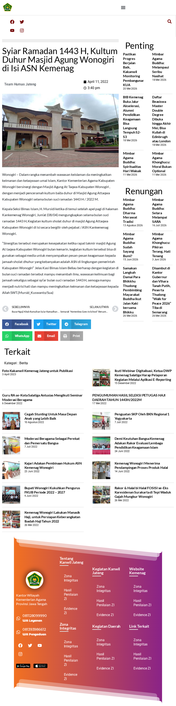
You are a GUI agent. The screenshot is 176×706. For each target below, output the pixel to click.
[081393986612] (18, 632)
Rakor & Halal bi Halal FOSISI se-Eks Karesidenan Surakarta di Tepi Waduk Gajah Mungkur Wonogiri (143, 492)
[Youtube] (12, 30)
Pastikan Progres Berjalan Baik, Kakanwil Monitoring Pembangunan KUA (133, 69)
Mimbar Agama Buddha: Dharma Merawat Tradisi (130, 210)
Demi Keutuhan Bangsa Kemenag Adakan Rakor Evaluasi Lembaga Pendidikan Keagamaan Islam (139, 442)
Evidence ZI (70, 611)
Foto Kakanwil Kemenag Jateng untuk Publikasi (37, 371)
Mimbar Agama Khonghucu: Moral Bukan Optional (161, 162)
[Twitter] (22, 22)
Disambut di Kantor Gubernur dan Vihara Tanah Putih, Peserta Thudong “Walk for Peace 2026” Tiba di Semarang (161, 290)
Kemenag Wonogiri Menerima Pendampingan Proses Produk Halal (141, 465)
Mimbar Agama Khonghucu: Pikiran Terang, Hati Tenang (161, 245)
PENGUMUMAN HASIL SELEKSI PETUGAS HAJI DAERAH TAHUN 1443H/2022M (128, 397)
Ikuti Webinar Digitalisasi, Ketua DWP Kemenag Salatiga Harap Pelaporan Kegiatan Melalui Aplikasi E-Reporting (143, 375)
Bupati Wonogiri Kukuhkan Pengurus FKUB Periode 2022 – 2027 (52, 490)
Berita (23, 363)
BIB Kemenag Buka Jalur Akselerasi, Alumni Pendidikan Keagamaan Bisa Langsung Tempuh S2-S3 (133, 116)
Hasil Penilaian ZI (71, 594)
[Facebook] (12, 22)
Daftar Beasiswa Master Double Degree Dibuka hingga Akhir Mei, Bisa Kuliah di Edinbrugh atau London (161, 119)
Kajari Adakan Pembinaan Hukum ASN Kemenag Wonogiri (53, 465)
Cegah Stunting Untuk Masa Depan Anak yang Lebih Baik (50, 416)
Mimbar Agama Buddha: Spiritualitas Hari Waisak (132, 162)
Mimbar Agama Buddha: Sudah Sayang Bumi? (129, 245)
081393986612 (34, 629)
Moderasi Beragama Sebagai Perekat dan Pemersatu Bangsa (52, 440)
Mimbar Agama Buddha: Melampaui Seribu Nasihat (160, 65)
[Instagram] (22, 30)
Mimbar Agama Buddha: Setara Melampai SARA (159, 210)
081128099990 (35, 616)
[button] (123, 7)
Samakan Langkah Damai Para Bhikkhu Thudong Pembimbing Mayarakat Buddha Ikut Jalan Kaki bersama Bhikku (132, 290)
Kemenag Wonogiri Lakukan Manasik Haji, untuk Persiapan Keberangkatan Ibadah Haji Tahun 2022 (52, 516)
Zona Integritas (71, 578)
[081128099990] (18, 618)
